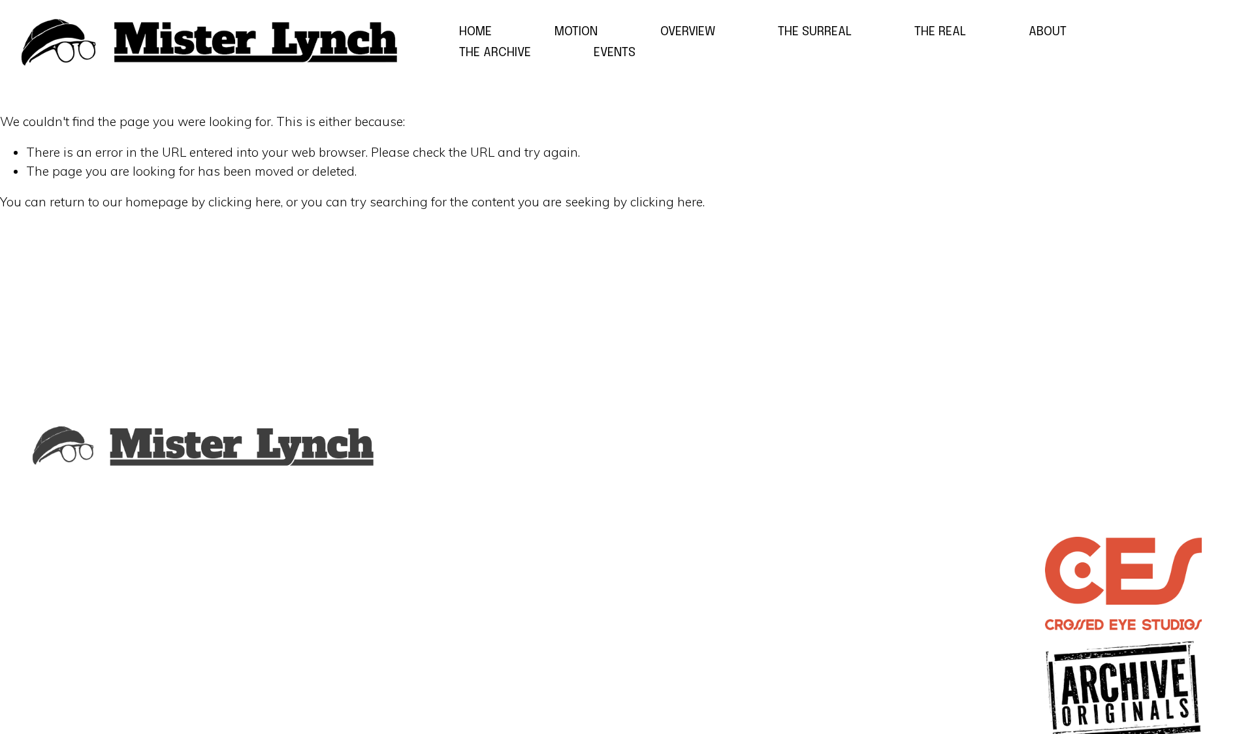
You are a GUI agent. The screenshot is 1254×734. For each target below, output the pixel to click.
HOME (475, 31)
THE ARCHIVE (495, 52)
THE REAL (940, 31)
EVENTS (614, 52)
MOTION (576, 31)
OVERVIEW (687, 31)
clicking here (244, 202)
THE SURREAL (815, 31)
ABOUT (1048, 31)
